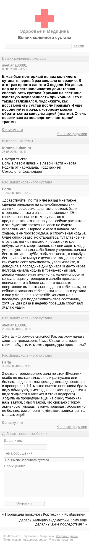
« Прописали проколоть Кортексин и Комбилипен (43, 514)
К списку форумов (72, 134)
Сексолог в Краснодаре (22, 171)
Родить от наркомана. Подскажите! (31, 167)
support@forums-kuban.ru (56, 539)
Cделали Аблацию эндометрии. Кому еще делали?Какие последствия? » (52, 522)
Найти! (78, 46)
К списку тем (12, 130)
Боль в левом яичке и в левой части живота (39, 163)
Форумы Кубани (67, 536)
